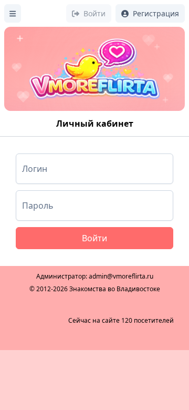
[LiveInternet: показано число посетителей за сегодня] (39, 321)
